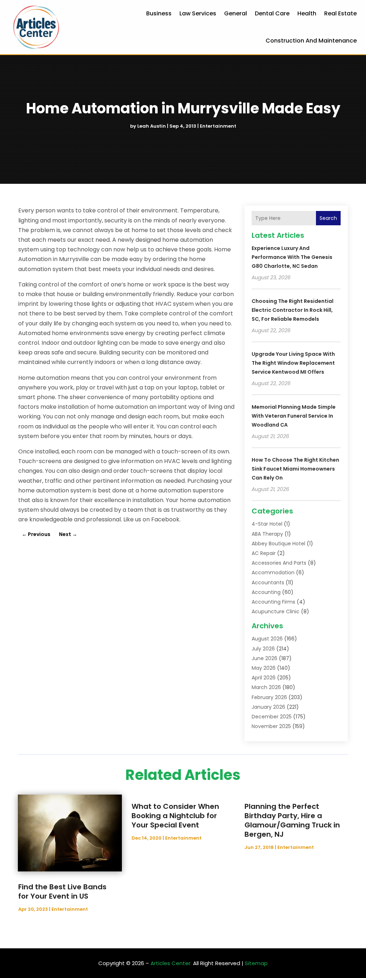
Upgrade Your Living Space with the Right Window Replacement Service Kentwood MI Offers (293, 362)
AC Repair (264, 553)
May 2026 (264, 668)
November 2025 (271, 726)
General (235, 13)
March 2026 (266, 687)
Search (328, 218)
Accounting (266, 592)
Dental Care (272, 13)
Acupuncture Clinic (276, 611)
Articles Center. (171, 963)
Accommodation (273, 572)
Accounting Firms (273, 601)
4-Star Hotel (267, 523)
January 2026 (268, 707)
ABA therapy (267, 533)
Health (306, 13)
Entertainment (218, 126)
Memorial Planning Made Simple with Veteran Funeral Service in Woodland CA (294, 415)
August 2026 (267, 638)
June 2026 (264, 658)
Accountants (268, 582)
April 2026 (264, 677)
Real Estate (340, 13)
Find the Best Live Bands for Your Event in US (62, 891)
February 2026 (269, 697)
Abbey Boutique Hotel (278, 543)
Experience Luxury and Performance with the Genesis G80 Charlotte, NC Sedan (292, 257)
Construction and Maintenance (311, 40)
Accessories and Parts (279, 562)
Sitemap (256, 963)
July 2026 (263, 648)
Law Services (197, 13)
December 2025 (272, 716)
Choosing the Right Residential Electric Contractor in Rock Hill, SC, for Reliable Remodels (292, 310)
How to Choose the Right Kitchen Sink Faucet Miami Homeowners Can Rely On (295, 468)
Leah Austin (151, 126)
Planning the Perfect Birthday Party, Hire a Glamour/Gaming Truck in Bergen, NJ (292, 820)
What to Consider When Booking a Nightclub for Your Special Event (175, 815)
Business (159, 13)
